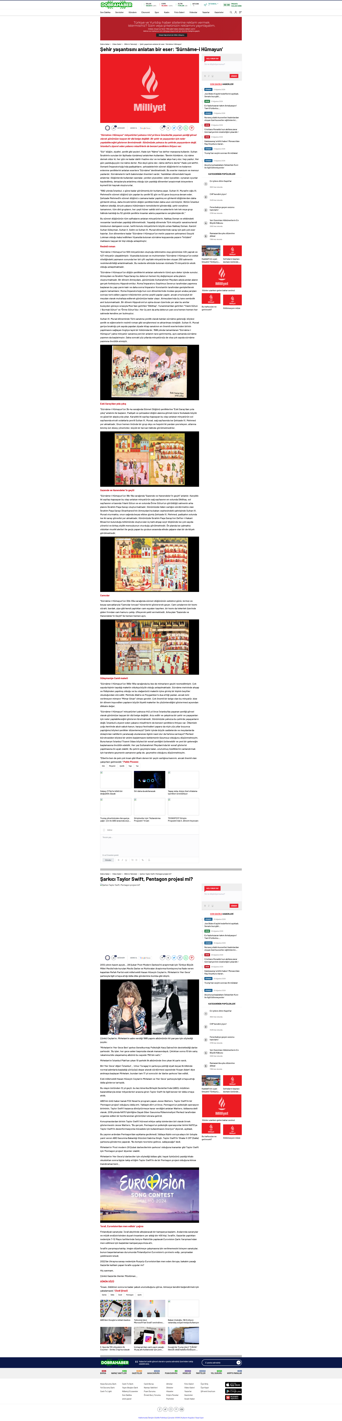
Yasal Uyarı (200, 1418)
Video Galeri (116, 44)
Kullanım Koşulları (188, 1418)
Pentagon (129, 1295)
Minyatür (112, 766)
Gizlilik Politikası (161, 1418)
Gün (103, 766)
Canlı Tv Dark (127, 1384)
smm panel (126, 1399)
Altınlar (169, 1384)
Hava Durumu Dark (108, 1384)
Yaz (137, 766)
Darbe (104, 1295)
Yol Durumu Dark (107, 1387)
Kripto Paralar (234, 1372)
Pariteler (200, 1372)
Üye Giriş (204, 1384)
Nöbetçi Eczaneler (130, 1391)
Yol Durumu (216, 1372)
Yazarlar (206, 12)
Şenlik (122, 766)
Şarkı (140, 1295)
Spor (157, 12)
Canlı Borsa (149, 1384)
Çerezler (171, 1418)
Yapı (130, 766)
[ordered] (132, 860)
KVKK (178, 1418)
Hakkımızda (142, 1418)
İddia (112, 1295)
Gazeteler (219, 12)
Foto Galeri (179, 12)
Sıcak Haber (189, 1399)
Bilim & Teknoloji (130, 44)
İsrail (120, 1295)
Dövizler (169, 1387)
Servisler (119, 12)
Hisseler (187, 1372)
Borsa (103, 1372)
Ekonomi (145, 12)
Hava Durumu (153, 1372)
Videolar (193, 12)
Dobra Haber (105, 44)
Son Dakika (105, 12)
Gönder (108, 860)
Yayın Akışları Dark (130, 1387)
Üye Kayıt (205, 1387)
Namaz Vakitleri (119, 1372)
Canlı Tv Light (106, 1391)
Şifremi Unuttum (208, 1391)
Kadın (166, 12)
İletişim (151, 1418)
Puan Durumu (171, 1372)
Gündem (133, 12)
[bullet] (136, 860)
